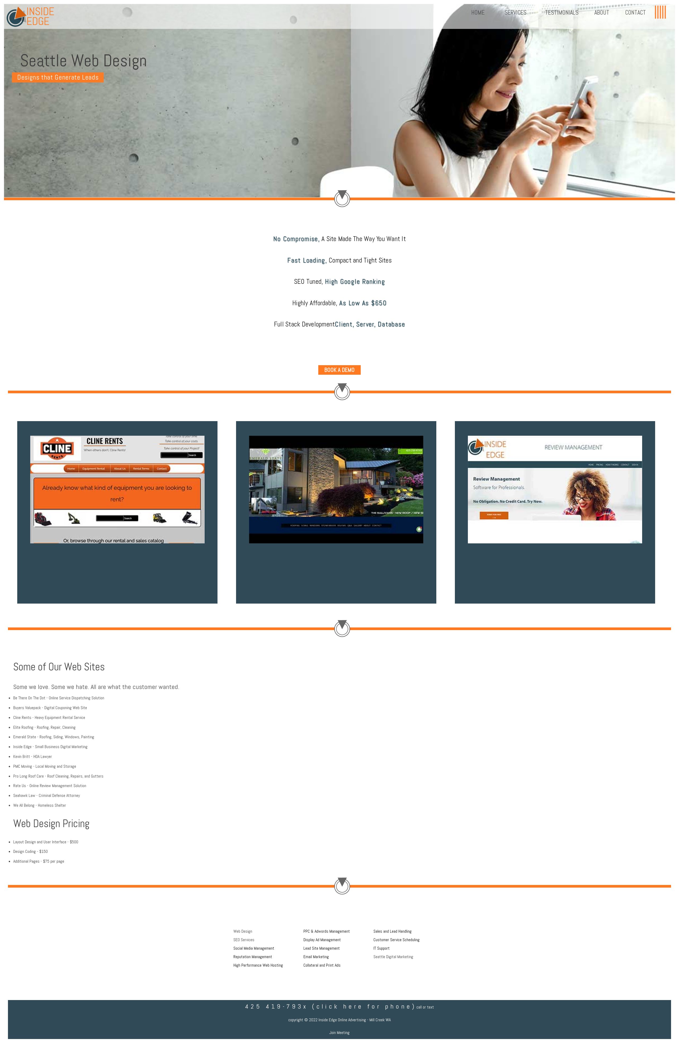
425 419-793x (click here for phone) (330, 1006)
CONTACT (635, 12)
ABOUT (601, 12)
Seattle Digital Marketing (393, 956)
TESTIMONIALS (561, 12)
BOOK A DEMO (339, 369)
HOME (478, 12)
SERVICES (514, 12)
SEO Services (243, 939)
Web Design (242, 931)
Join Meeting (339, 1032)
